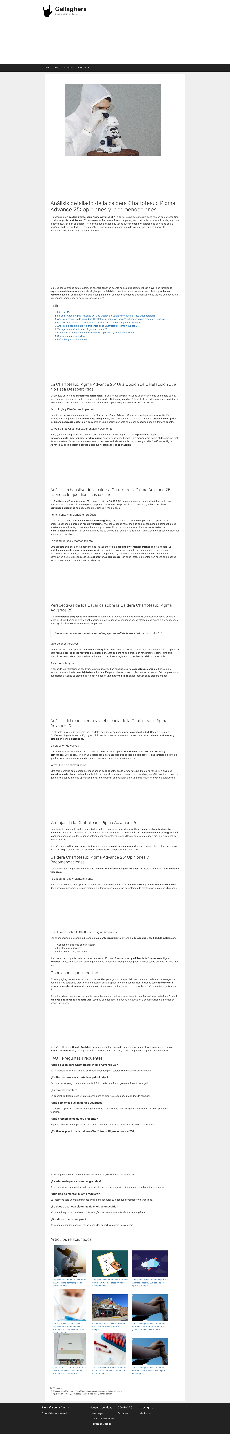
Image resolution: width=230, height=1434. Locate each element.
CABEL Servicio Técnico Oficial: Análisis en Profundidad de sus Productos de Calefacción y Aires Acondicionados (68, 1328)
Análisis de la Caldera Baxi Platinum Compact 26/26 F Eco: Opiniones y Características (109, 1370)
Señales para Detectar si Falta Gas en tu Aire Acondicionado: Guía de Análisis (87, 1391)
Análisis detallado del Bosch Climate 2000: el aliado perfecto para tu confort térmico (69, 1282)
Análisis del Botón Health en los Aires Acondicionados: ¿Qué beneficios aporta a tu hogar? (150, 1282)
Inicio (47, 67)
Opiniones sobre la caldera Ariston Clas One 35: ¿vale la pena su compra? (108, 1326)
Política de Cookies (101, 1423)
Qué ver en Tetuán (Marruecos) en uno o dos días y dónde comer (82, 1394)
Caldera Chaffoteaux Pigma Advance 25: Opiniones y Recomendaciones (95, 332)
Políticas (82, 67)
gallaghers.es (145, 1413)
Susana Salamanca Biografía (54, 1413)
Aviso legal (97, 1413)
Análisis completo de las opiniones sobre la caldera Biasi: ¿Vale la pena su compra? (149, 1370)
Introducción (63, 312)
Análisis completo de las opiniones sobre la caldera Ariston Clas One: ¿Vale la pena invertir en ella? (148, 1326)
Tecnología (58, 1388)
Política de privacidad (103, 1418)
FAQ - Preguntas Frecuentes (72, 339)
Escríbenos (123, 1413)
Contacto (68, 67)
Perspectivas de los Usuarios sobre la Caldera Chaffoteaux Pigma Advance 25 (99, 322)
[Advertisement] (115, 42)
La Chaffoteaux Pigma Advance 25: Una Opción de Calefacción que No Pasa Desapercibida (106, 315)
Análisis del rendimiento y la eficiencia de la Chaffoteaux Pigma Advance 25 (98, 325)
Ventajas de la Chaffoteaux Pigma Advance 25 (82, 329)
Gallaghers (71, 9)
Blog (57, 67)
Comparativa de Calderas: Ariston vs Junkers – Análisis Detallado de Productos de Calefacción (69, 1370)
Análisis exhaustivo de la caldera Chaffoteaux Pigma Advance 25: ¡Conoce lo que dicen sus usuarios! (111, 319)
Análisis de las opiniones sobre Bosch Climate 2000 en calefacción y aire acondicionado (110, 1282)
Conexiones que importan (71, 336)
